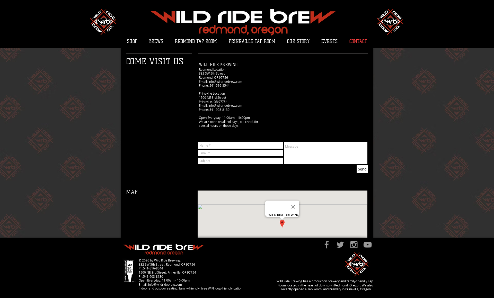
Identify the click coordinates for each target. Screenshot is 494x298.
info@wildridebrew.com (225, 81)
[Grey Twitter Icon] (340, 245)
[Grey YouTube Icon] (368, 245)
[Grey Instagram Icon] (354, 245)
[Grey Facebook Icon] (327, 245)
